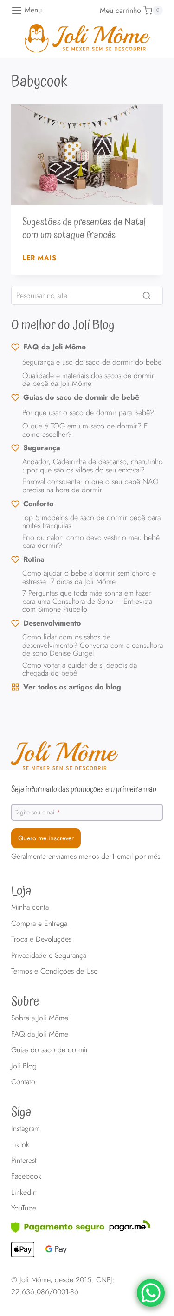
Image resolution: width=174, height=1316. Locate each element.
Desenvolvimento (52, 623)
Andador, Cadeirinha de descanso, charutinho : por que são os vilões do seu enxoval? (92, 465)
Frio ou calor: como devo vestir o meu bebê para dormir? (91, 541)
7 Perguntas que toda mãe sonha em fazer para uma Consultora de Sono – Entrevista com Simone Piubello (87, 601)
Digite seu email (37, 811)
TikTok (20, 1144)
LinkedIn (24, 1192)
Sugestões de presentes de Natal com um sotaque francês (84, 229)
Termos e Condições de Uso (54, 971)
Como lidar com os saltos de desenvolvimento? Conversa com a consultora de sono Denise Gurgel (92, 645)
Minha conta (30, 907)
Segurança (41, 447)
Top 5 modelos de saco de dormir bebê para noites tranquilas (91, 521)
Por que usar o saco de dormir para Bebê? (88, 412)
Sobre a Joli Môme (39, 1017)
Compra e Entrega (39, 923)
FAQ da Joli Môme (54, 346)
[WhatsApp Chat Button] (151, 1293)
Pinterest (24, 1160)
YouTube (23, 1208)
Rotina (34, 559)
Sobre (25, 1001)
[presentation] (87, 154)
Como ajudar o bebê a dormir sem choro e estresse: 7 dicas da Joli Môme (89, 577)
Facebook (26, 1176)
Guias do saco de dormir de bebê (81, 397)
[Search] (146, 295)
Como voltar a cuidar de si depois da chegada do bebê (79, 669)
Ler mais (39, 257)
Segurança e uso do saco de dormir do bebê (91, 362)
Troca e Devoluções (41, 939)
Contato (23, 1081)
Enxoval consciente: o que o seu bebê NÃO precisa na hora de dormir (90, 485)
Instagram (25, 1128)
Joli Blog (24, 1066)
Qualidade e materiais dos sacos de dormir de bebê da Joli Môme (88, 379)
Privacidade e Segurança (48, 955)
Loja (21, 891)
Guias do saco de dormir (49, 1049)
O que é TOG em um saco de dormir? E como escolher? (85, 430)
